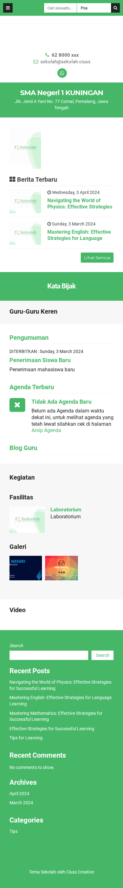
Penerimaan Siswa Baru (40, 360)
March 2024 (21, 802)
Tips (13, 831)
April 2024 (19, 793)
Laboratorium (65, 510)
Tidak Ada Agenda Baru (61, 401)
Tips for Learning (26, 737)
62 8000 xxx (65, 55)
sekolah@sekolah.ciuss (65, 62)
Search (16, 645)
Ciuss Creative (80, 871)
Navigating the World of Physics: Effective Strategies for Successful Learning (79, 207)
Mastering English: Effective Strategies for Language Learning (79, 238)
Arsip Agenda (46, 430)
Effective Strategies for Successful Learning (51, 728)
